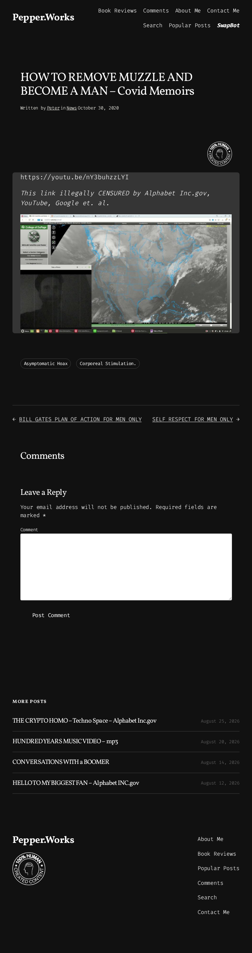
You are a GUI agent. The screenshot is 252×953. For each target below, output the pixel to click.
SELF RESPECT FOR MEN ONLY (192, 419)
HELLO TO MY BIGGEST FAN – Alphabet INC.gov (75, 783)
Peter (53, 108)
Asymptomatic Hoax (46, 363)
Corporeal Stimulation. (108, 363)
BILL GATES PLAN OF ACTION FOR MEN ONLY (80, 419)
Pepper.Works (43, 18)
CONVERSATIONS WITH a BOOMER (60, 762)
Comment (29, 530)
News (72, 108)
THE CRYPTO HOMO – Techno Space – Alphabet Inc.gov (84, 721)
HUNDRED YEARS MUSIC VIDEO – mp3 (64, 741)
